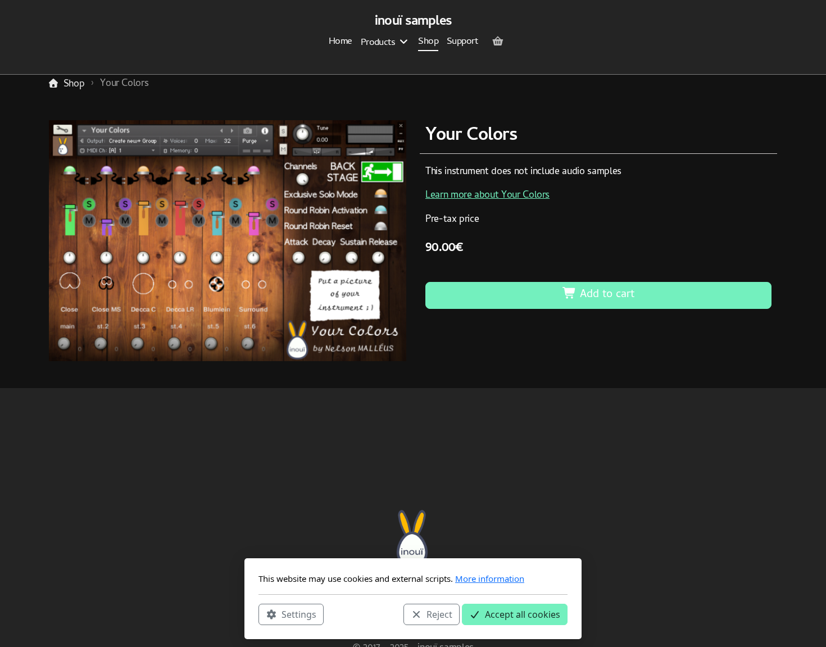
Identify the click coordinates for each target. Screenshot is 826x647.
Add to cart (605, 295)
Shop (73, 84)
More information (489, 578)
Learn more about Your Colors (487, 196)
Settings (299, 614)
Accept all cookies (522, 614)
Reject (439, 614)
